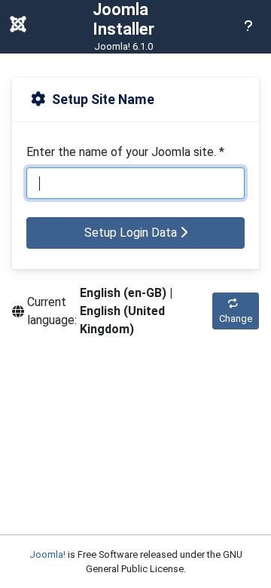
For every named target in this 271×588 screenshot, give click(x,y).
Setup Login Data (132, 232)
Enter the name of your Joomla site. (125, 152)
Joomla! (47, 554)
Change (235, 318)
